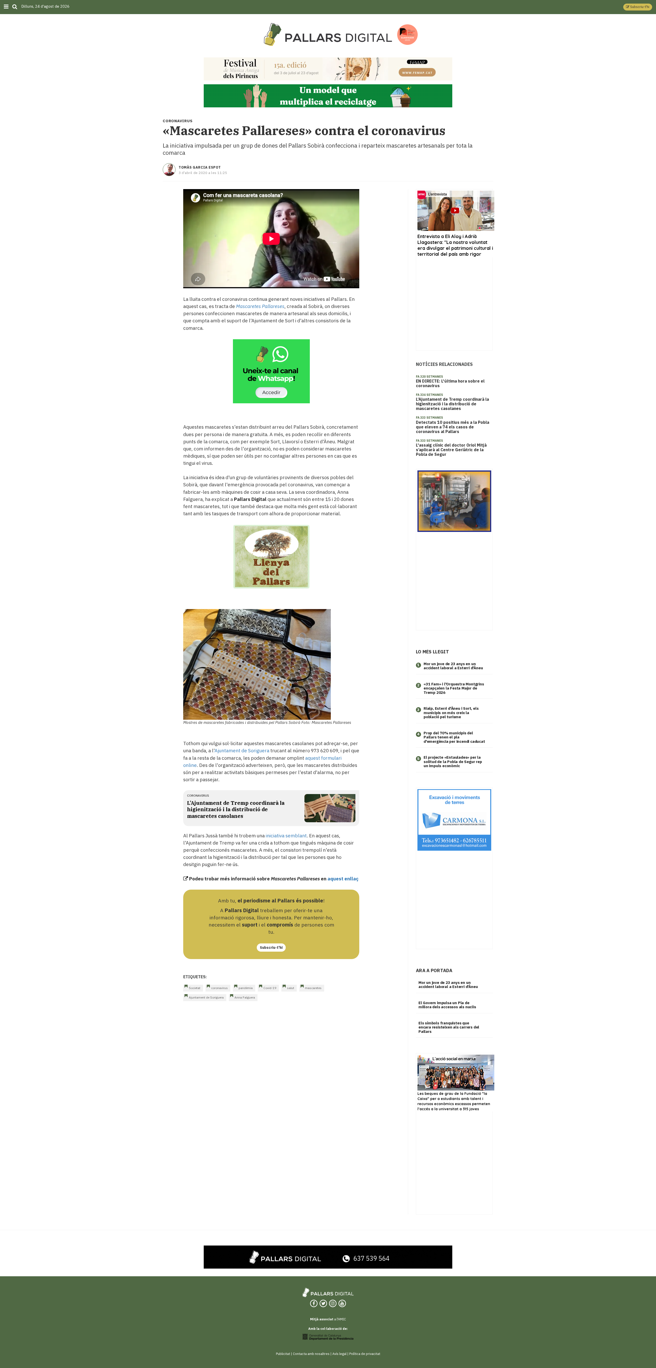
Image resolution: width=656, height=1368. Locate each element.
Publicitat (283, 1354)
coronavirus (198, 795)
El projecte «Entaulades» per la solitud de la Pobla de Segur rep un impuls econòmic (453, 761)
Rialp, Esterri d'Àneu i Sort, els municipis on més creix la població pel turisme (451, 712)
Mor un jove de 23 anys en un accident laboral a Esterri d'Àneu (453, 666)
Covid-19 (269, 988)
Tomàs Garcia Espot (200, 167)
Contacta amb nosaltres (311, 1354)
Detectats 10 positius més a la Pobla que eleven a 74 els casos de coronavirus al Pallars (452, 427)
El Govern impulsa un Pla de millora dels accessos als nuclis (447, 1005)
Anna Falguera (244, 997)
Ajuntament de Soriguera (241, 750)
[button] (637, 7)
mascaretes (313, 988)
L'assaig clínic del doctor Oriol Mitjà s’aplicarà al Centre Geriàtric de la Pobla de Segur (451, 450)
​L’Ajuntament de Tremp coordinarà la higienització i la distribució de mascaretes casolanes (235, 809)
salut (290, 988)
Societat (194, 988)
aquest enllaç (342, 879)
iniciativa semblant (286, 835)
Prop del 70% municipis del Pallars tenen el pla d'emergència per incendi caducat (454, 737)
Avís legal (339, 1354)
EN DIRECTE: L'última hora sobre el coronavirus (450, 383)
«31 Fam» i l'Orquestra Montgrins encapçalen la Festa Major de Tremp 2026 (454, 688)
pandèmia (246, 988)
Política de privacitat (364, 1354)
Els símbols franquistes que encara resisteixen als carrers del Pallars (448, 1027)
